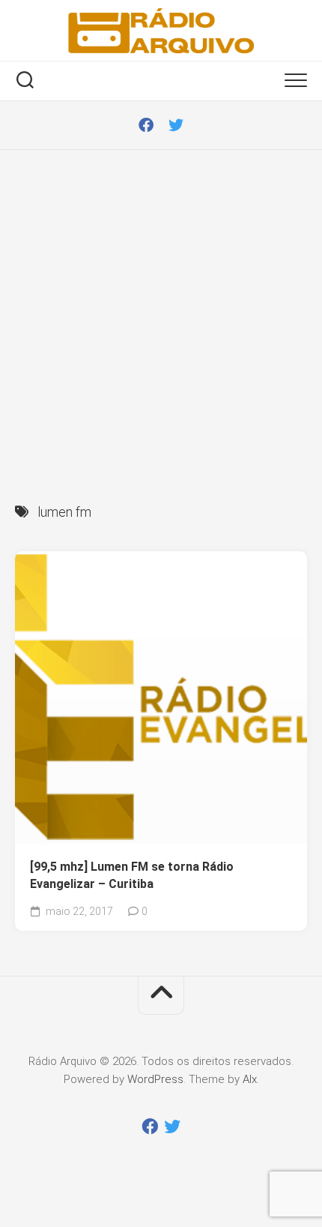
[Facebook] (146, 125)
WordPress (155, 1079)
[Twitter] (176, 125)
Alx (250, 1079)
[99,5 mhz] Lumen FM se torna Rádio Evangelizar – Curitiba (132, 875)
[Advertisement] (161, 319)
